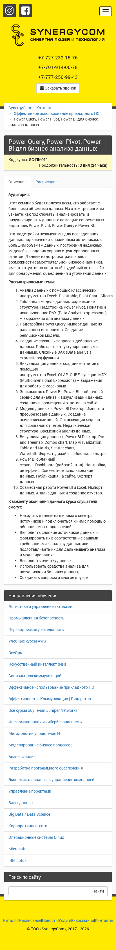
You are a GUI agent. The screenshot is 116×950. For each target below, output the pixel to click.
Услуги (65, 920)
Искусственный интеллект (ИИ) (37, 664)
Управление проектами (29, 791)
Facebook (25, 10)
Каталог (44, 107)
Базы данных (21, 802)
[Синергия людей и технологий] (58, 35)
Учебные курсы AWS (27, 641)
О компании (83, 920)
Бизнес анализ (21, 756)
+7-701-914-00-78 (58, 67)
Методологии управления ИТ (35, 733)
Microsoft (17, 848)
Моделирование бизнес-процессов (40, 745)
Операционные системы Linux (36, 837)
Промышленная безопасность (36, 618)
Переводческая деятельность (36, 629)
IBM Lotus (17, 860)
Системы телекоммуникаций (34, 675)
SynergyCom (19, 107)
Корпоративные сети (27, 825)
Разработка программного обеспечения (45, 768)
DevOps (15, 652)
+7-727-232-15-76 (58, 57)
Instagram (9, 10)
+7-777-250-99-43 (58, 77)
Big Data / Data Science (29, 814)
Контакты (104, 920)
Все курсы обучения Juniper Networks (42, 710)
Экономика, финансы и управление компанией (51, 779)
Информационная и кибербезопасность (45, 721)
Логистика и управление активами (40, 606)
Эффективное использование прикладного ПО (57, 113)
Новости (50, 920)
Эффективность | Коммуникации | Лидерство (49, 698)
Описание (17, 181)
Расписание (46, 181)
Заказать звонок (60, 88)
